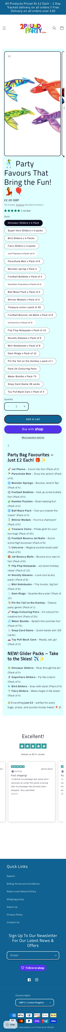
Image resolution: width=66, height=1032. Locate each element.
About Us (12, 907)
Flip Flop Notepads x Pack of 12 (27, 330)
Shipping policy (15, 899)
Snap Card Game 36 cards (24, 384)
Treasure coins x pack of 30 (24, 307)
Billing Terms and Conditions (23, 884)
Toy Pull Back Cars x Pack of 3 (26, 392)
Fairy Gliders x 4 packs (22, 246)
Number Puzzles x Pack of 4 (26, 285)
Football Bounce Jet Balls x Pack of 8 (30, 315)
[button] (4, 28)
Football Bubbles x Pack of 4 (25, 276)
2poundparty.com (27, 1027)
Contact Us (13, 922)
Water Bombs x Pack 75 (22, 376)
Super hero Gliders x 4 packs (25, 230)
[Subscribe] (55, 955)
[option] (33, 7)
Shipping (20, 205)
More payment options (33, 437)
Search (11, 876)
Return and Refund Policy (21, 891)
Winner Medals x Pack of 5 (24, 299)
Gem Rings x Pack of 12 (22, 353)
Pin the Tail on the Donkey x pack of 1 (30, 361)
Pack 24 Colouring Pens (22, 368)
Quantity (8, 399)
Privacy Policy (15, 914)
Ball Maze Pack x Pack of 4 (24, 292)
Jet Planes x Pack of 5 (23, 254)
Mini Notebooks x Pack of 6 (24, 345)
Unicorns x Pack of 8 (22, 323)
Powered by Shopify (45, 1027)
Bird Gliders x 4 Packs (21, 238)
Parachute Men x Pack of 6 (24, 261)
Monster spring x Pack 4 (22, 269)
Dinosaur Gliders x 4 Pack (23, 223)
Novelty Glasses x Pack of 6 (24, 338)
